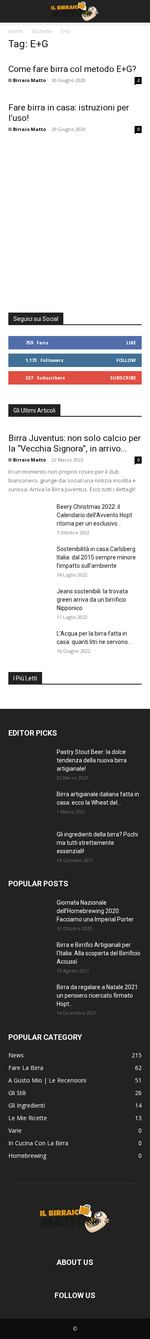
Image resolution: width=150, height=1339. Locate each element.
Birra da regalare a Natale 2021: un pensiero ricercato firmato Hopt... (98, 995)
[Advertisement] (75, 221)
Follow (126, 360)
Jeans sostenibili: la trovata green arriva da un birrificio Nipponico (92, 599)
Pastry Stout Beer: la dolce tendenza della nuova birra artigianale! (92, 760)
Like (131, 342)
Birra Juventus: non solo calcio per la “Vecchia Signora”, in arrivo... (74, 443)
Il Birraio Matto (27, 80)
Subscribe (123, 378)
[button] (14, 11)
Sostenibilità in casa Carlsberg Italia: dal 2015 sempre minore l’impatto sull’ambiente (96, 557)
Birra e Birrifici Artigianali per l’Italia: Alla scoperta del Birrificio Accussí (98, 953)
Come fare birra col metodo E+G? (72, 69)
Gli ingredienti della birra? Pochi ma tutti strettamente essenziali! (97, 842)
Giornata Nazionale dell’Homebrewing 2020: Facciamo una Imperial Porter (95, 911)
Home (15, 31)
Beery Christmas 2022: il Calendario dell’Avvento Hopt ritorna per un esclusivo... (94, 515)
